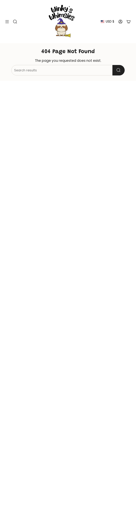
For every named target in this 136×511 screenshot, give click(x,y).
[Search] (118, 70)
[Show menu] (7, 21)
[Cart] (128, 21)
